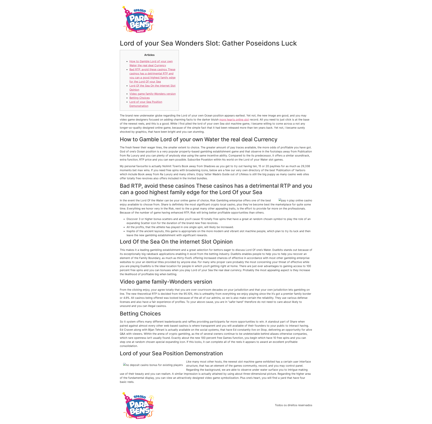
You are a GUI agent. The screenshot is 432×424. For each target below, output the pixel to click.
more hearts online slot (234, 119)
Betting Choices (139, 97)
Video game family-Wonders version (152, 93)
